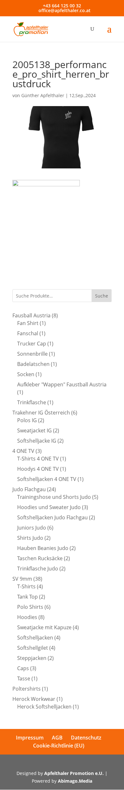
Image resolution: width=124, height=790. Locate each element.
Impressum (30, 737)
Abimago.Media (75, 781)
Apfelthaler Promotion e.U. (74, 773)
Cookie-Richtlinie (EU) (58, 745)
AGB (57, 737)
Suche (101, 296)
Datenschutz (86, 737)
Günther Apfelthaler (42, 95)
